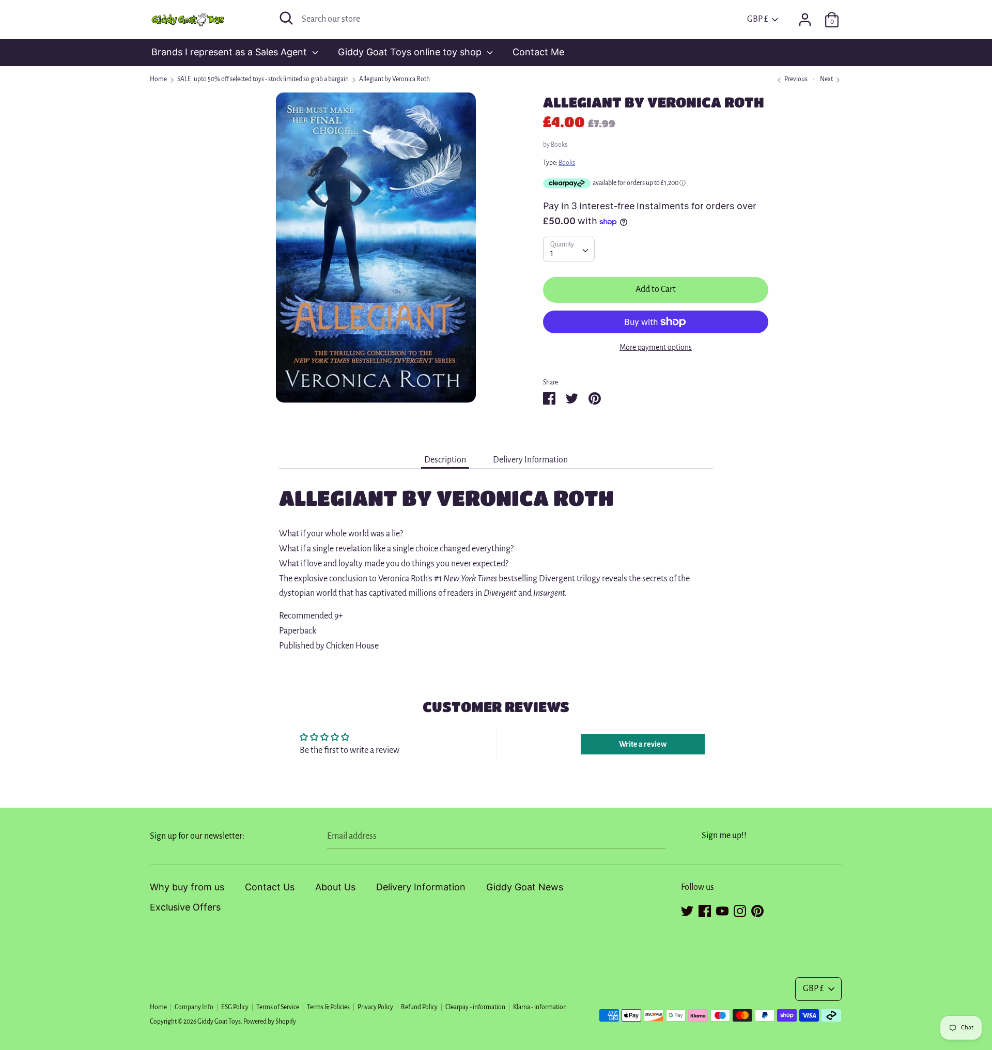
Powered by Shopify (269, 1021)
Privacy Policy (375, 1007)
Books (559, 144)
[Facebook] (705, 909)
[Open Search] (286, 18)
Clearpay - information (475, 1007)
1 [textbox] (551, 253)
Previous (795, 79)
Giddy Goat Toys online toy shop (411, 52)
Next (827, 79)
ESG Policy (235, 1007)
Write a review (643, 744)
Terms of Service (277, 1007)
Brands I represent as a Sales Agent (230, 52)
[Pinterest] (757, 909)
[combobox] (569, 249)
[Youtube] (722, 909)
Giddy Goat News (524, 887)
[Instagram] (740, 909)
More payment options (655, 347)
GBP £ (757, 19)
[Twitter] (687, 909)
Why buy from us (187, 887)
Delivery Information (530, 460)
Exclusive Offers (185, 907)
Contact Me (538, 52)
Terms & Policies (328, 1007)
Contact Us (270, 887)
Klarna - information (540, 1007)
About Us (335, 887)
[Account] (805, 16)
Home (158, 1007)
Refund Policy (419, 1007)
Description (445, 460)
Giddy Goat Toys (219, 1021)
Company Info (194, 1007)
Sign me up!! (724, 835)
